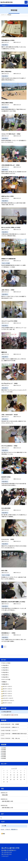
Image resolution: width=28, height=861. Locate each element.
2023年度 (3, 753)
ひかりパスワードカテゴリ (8, 698)
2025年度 (3, 749)
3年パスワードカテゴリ (7, 691)
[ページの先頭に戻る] (26, 859)
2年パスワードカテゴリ (7, 688)
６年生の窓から (5, 677)
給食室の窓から (5, 684)
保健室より (4, 681)
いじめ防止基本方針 (10, 715)
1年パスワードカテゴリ (7, 686)
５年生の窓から (5, 674)
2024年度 (3, 751)
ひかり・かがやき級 (6, 679)
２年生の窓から (5, 667)
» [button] (5, 646)
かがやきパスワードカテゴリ (8, 700)
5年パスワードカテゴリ (7, 695)
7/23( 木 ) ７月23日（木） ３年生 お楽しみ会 (10, 738)
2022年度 (3, 755)
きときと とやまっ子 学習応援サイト (9, 829)
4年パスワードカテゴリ (7, 693)
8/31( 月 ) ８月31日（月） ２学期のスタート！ (10, 727)
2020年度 (3, 758)
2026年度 (3, 748)
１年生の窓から (5, 665)
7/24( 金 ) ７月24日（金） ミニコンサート (9, 730)
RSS (4, 833)
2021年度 (3, 756)
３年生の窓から (5, 670)
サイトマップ (5, 856)
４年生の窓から (5, 672)
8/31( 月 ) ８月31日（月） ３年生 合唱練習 (10, 724)
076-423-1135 (8, 852)
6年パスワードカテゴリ (7, 703)
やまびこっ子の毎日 (6, 663)
